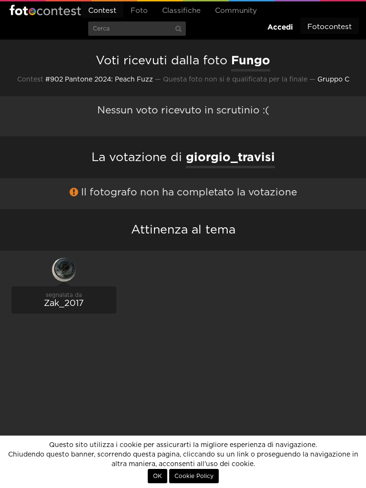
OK (157, 476)
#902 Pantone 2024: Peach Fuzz (99, 79)
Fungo (250, 60)
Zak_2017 (64, 303)
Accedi (280, 27)
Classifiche (181, 10)
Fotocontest (45, 10)
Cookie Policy (194, 476)
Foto (139, 10)
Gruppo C (333, 79)
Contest (102, 10)
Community (236, 10)
